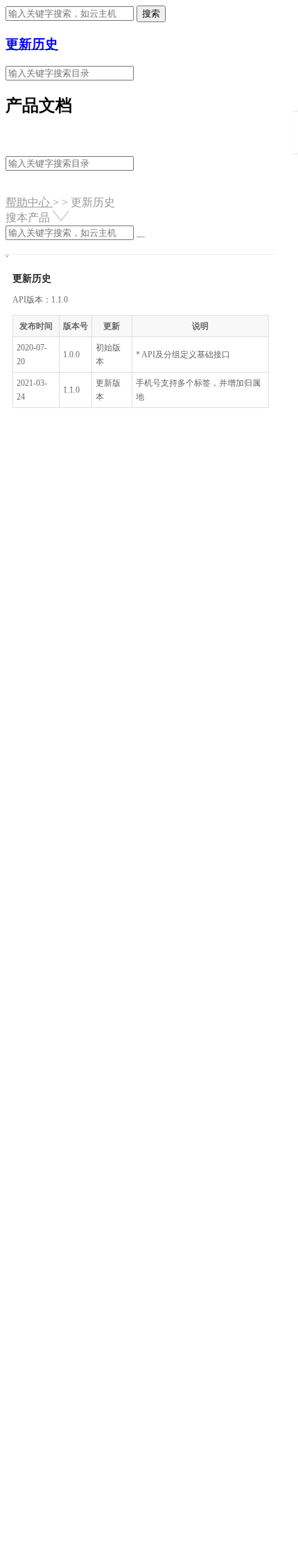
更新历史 (32, 44)
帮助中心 (29, 202)
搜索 (151, 13)
